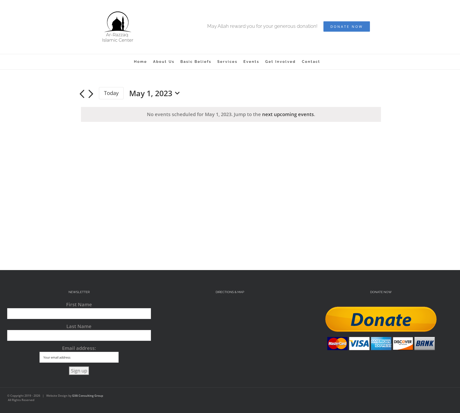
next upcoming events (288, 114)
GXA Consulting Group (87, 396)
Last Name (79, 326)
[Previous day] (82, 94)
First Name (79, 304)
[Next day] (91, 94)
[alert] (231, 114)
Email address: (79, 348)
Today (111, 93)
